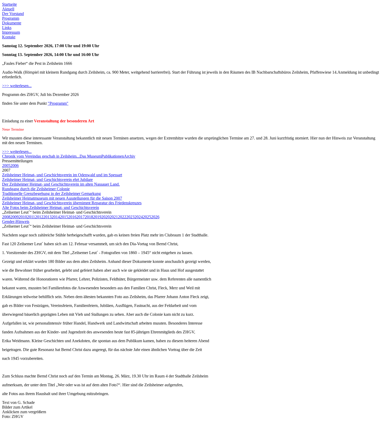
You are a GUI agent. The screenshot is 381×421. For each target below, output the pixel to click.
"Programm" (58, 103)
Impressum (11, 32)
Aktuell (8, 9)
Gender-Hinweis (15, 221)
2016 (72, 217)
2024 (139, 217)
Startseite (9, 4)
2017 (80, 217)
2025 (147, 217)
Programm (10, 18)
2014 (56, 217)
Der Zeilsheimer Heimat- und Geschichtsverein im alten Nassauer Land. (61, 184)
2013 (47, 217)
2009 (14, 217)
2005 (6, 165)
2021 (114, 217)
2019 (97, 217)
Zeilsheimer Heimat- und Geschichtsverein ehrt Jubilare (47, 179)
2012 (39, 217)
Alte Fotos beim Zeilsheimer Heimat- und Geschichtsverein (50, 207)
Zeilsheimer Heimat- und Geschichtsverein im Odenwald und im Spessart (62, 175)
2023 (130, 217)
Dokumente (11, 23)
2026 (155, 217)
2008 (6, 217)
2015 (64, 217)
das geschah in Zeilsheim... (58, 156)
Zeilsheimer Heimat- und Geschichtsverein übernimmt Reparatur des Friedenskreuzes (72, 203)
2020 (105, 217)
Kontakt (8, 37)
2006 (14, 165)
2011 (31, 217)
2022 (122, 217)
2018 (89, 217)
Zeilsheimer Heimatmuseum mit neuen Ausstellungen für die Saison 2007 (62, 198)
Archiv (129, 156)
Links (6, 27)
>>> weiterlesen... (17, 85)
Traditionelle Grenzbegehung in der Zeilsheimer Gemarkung (51, 193)
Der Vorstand (13, 13)
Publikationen (112, 156)
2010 (23, 217)
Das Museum (90, 156)
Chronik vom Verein (19, 156)
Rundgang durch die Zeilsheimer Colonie (36, 189)
